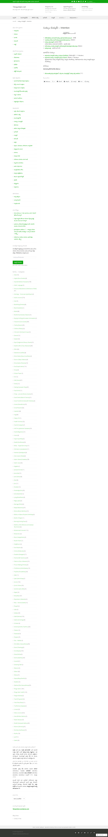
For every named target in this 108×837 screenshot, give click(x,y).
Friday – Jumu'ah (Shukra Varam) (22, 394)
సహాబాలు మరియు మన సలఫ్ (21, 159)
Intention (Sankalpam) (19, 452)
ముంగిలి (14, 21)
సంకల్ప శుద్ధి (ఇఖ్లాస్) (50, 42)
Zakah (15, 740)
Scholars (16, 623)
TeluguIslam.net (19, 7)
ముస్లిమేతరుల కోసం (18, 169)
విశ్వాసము (16, 30)
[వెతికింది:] (91, 1)
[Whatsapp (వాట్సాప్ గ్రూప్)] (76, 1)
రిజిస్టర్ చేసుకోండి (18, 262)
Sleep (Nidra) (17, 654)
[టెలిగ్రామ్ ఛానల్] (85, 1)
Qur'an (15, 582)
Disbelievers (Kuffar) (19, 352)
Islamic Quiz (17, 463)
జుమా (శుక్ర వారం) (18, 166)
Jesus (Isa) (16, 473)
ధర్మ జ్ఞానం (16, 183)
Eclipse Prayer (17, 373)
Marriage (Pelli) (18, 504)
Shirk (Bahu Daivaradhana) (21, 644)
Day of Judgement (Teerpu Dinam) (22, 342)
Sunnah (16, 661)
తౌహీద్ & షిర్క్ (35, 17)
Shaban (16, 630)
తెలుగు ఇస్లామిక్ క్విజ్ (19, 176)
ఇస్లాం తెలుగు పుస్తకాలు (19, 111)
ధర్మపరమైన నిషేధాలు (19, 101)
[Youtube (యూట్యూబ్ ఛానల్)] (78, 1)
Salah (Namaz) (17, 616)
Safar (15, 609)
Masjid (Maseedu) (18, 507)
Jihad (15, 480)
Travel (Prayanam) (18, 699)
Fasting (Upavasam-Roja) (20, 387)
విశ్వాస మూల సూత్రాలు (19, 88)
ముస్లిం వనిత (17, 156)
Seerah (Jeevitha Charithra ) (21, 627)
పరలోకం (16, 68)
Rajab (15, 592)
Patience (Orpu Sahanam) (20, 561)
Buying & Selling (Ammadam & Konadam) (24, 318)
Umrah (16, 709)
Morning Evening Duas (20, 521)
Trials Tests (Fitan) (18, 702)
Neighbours (17, 544)
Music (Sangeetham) (19, 537)
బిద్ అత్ (16, 138)
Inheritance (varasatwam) (20, 449)
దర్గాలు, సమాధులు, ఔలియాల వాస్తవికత (23, 145)
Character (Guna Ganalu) (20, 321)
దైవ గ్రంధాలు (17, 61)
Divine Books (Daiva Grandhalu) (22, 356)
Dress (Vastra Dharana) (20, 363)
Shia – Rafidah (17, 640)
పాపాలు (16, 152)
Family (15, 383)
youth (15, 737)
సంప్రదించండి (17, 203)
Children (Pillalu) (18, 328)
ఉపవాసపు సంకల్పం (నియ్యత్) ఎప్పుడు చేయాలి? (56, 57)
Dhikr (15, 349)
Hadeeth (16, 411)
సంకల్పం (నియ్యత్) (18, 121)
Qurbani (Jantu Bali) (19, 589)
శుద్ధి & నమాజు (17, 94)
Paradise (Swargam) (19, 554)
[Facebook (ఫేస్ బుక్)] (74, 1)
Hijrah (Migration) (18, 432)
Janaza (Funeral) (18, 470)
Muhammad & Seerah (19, 530)
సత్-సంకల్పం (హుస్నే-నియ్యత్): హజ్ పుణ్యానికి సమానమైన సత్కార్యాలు (61, 46)
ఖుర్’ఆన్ (45, 17)
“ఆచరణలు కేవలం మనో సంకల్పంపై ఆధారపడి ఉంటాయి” (58, 40)
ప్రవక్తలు (15, 64)
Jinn (15, 483)
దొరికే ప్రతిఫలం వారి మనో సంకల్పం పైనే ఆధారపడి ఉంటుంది (58, 38)
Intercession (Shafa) (19, 456)
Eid (15, 377)
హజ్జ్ (15, 44)
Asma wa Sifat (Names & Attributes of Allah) (25, 288)
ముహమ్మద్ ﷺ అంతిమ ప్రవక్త (20, 91)
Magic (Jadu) (17, 501)
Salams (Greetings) (19, 620)
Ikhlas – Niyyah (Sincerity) (20, 445)
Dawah (16, 339)
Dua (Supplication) (19, 366)
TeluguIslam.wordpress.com (21, 809)
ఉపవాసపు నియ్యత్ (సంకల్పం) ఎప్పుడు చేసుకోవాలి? (57, 55)
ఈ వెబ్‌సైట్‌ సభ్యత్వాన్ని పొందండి (20, 245)
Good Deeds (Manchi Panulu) (21, 397)
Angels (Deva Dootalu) (19, 278)
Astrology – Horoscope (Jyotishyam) (23, 294)
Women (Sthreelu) (18, 726)
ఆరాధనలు (61, 17)
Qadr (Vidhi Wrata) (19, 578)
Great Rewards (18, 408)
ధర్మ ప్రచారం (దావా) (18, 149)
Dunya (15, 370)
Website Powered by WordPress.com (21, 834)
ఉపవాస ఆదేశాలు (18, 98)
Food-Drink (17, 390)
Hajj (15, 414)
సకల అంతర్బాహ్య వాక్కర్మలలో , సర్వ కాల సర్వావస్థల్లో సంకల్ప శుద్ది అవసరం (62, 73)
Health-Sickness (18, 421)
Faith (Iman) (17, 380)
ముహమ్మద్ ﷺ (24, 17)
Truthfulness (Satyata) (19, 706)
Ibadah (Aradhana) (19, 442)
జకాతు (15, 37)
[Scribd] (83, 1)
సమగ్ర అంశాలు (73, 17)
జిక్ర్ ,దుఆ (16, 125)
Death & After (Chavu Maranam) (22, 346)
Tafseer (16, 671)
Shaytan (16, 637)
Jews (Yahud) (17, 476)
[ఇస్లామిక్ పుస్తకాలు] (69, 8)
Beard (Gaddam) (18, 308)
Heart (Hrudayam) (18, 425)
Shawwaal (16, 633)
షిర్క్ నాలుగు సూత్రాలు (19, 84)
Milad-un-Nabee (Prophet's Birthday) (23, 514)
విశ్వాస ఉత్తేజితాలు (18, 173)
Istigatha (16, 466)
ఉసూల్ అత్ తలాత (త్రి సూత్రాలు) (21, 81)
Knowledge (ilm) (18, 490)
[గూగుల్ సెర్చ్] (87, 8)
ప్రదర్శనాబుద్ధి (48, 48)
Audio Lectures (18, 297)
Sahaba (16, 613)
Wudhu (16, 733)
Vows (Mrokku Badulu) (20, 716)
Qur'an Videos (17, 585)
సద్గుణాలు (16, 187)
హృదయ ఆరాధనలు (18, 163)
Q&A (15, 575)
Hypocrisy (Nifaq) (18, 439)
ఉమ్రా (15, 142)
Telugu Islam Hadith (19, 692)
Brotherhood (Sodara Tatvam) (21, 315)
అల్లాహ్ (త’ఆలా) (18, 54)
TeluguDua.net (51, 9)
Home (15, 435)
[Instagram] (81, 1)
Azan (15, 301)
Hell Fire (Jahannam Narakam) (22, 428)
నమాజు (16, 34)
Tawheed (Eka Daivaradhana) (21, 685)
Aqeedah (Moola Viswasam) (21, 282)
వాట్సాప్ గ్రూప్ (17, 200)
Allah (15, 275)
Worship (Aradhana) (19, 730)
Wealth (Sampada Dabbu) (20, 723)
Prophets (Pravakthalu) (20, 571)
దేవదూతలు (16, 57)
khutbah (16, 487)
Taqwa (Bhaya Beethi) (19, 678)
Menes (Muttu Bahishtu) (20, 511)
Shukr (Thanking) (18, 647)
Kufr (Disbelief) (18, 494)
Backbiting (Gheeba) (19, 304)
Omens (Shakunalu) (19, 551)
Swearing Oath (18, 664)
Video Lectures (18, 713)
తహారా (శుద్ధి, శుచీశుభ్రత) (19, 128)
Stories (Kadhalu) (18, 658)
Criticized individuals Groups (21, 332)
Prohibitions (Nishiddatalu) (21, 568)
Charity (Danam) (18, 325)
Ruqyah (16, 606)
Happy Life (17, 418)
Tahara (15, 675)
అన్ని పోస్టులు (17, 196)
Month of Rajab (18, 518)
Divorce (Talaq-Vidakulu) (20, 359)
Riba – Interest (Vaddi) (19, 602)
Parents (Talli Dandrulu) (20, 558)
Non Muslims (17, 547)
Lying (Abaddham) (18, 497)
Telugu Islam (17, 689)
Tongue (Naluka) (18, 695)
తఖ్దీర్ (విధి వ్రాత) (17, 71)
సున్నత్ (53, 17)
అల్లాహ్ (14, 17)
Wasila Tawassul (18, 720)
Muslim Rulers (17, 540)
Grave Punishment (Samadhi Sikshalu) (24, 401)
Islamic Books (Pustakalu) (20, 459)
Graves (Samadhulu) (19, 404)
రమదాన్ (16, 41)
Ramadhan (17, 596)
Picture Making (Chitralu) (20, 565)
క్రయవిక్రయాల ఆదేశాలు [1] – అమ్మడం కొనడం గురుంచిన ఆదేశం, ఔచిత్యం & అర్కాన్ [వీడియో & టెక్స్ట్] (24, 231)
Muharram (16, 534)
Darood (16, 335)
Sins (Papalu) (17, 651)
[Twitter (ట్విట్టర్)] (72, 1)
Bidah (15, 311)
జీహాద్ (15, 180)
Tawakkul (16, 682)
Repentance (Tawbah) (19, 599)
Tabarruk (16, 668)
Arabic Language (18, 285)
